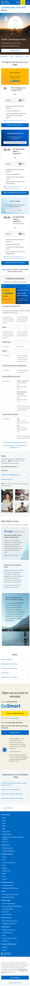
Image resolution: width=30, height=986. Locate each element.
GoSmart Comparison (8, 851)
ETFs (3, 860)
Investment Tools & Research (10, 888)
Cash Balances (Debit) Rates (9, 668)
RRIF (3, 829)
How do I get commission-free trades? (11, 794)
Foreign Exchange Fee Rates (9, 677)
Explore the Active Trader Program (15, 262)
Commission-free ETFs (8, 862)
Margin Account (6, 834)
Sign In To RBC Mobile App (16, 713)
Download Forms (7, 932)
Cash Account (6, 831)
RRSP (4, 823)
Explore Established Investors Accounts (15, 192)
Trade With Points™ (7, 909)
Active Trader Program (8, 903)
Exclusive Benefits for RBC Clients (11, 906)
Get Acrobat (15, 463)
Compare (4, 269)
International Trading (8, 897)
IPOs (3, 876)
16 (13, 620)
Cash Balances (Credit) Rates (9, 664)
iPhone (3, 950)
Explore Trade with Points (11, 555)
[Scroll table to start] (8, 286)
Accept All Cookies (15, 977)
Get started (15, 718)
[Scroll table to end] (23, 286)
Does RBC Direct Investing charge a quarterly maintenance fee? (13, 784)
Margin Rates (5, 673)
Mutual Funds (6, 871)
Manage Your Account (8, 930)
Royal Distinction (7, 914)
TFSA (4, 820)
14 (19, 540)
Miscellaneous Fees (7, 479)
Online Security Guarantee (9, 921)
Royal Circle (5, 912)
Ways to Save (19, 56)
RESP (4, 826)
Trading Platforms (7, 885)
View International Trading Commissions (14, 442)
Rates (27, 56)
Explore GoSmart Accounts (15, 125)
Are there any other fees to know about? (12, 798)
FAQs (3, 935)
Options (4, 868)
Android (4, 947)
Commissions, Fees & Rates (10, 894)
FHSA (4, 818)
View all (4, 842)
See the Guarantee (15, 751)
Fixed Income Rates (6, 659)
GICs (3, 865)
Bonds (4, 873)
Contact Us (5, 941)
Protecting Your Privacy (9, 923)
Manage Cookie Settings (15, 982)
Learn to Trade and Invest (9, 938)
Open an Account (15, 50)
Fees (11, 56)
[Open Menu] (27, 2)
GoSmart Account (7, 848)
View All (4, 879)
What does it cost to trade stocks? (10, 789)
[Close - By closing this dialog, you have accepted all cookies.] (28, 959)
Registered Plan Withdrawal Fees (10, 475)
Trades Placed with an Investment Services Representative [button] (14, 446)
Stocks (4, 857)
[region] (15, 971)
